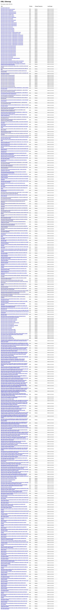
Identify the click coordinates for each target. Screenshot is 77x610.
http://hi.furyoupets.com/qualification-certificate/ (9, 325)
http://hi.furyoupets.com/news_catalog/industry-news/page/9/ (12, 43)
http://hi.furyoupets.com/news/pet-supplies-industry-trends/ (11, 62)
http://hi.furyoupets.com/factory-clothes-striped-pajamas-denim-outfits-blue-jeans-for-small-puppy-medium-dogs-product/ (14, 357)
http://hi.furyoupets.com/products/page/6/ (8, 51)
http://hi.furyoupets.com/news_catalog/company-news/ (11, 32)
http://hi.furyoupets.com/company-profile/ (8, 332)
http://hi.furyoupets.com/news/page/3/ (8, 76)
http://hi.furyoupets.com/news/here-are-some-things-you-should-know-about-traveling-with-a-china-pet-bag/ (14, 289)
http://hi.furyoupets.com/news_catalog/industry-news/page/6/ (12, 40)
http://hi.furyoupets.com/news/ (6, 59)
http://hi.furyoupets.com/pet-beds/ (7, 18)
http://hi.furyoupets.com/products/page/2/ (8, 45)
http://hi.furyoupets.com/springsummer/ (8, 479)
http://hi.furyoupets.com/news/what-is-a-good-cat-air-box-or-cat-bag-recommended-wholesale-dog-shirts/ (13, 172)
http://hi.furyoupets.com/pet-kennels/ (7, 28)
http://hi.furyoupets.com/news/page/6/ (8, 80)
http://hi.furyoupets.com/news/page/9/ (8, 84)
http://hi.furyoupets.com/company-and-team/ (9, 319)
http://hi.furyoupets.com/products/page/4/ (8, 48)
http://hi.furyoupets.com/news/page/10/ (8, 86)
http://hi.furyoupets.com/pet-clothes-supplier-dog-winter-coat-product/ (13, 540)
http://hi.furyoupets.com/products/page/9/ (8, 55)
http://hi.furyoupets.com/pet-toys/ (7, 26)
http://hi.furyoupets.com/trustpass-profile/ (8, 330)
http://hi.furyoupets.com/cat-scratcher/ (8, 9)
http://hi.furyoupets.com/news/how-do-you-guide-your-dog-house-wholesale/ (15, 135)
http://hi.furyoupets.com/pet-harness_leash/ (9, 478)
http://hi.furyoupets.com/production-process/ (9, 318)
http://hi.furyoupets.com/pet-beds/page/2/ (8, 20)
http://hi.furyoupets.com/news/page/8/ (8, 83)
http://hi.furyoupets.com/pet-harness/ (7, 29)
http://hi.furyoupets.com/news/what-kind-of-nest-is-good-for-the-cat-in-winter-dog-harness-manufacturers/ (14, 154)
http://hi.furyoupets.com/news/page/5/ (8, 79)
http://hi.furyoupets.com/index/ (6, 481)
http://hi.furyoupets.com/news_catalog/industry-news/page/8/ (12, 44)
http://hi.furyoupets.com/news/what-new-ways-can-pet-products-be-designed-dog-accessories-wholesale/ (13, 224)
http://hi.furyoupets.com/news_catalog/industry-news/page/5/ (12, 39)
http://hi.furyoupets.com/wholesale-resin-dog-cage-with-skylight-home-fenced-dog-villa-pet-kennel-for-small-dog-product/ (14, 406)
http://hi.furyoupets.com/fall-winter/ (7, 10)
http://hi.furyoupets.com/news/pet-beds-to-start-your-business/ (12, 60)
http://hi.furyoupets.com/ (5, 7)
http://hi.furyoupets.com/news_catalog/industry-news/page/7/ (12, 41)
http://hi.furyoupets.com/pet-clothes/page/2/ (9, 22)
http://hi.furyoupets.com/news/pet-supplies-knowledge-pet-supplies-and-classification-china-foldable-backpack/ (14, 306)
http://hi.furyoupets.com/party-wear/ (7, 398)
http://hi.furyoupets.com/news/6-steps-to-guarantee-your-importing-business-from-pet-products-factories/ (13, 64)
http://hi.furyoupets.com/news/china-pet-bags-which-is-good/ (12, 280)
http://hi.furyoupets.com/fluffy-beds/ (7, 14)
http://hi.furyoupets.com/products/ (7, 56)
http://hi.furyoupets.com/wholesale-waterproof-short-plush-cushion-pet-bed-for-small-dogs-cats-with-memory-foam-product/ (14, 451)
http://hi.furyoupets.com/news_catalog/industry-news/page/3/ (12, 36)
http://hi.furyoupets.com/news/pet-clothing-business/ (10, 58)
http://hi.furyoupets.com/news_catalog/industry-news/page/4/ (12, 37)
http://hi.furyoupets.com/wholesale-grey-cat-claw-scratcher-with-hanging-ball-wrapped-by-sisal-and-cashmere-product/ (14, 444)
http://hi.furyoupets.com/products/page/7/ (8, 52)
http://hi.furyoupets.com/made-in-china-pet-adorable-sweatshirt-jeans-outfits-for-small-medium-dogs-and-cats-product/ (15, 346)
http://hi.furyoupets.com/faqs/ (6, 335)
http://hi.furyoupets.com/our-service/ (7, 323)
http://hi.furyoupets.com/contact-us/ (7, 326)
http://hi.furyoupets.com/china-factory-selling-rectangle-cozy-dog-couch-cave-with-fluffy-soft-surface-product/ (14, 458)
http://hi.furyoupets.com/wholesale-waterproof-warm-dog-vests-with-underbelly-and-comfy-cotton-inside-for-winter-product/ (13, 441)
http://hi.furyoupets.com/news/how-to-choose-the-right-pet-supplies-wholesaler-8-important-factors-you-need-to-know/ (13, 292)
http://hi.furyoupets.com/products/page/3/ (8, 47)
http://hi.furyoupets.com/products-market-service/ (10, 322)
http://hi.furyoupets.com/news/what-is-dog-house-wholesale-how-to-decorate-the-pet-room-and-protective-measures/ (13, 317)
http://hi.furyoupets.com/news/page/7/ (8, 82)
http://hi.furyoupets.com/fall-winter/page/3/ (8, 13)
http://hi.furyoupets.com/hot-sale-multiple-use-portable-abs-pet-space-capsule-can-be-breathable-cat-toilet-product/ (13, 397)
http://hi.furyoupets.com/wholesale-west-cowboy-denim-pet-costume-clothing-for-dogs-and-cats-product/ (13, 355)
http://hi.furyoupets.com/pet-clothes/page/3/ (9, 24)
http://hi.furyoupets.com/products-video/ (8, 321)
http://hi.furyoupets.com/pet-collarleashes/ (8, 17)
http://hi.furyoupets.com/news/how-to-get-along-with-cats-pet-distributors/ (14, 199)
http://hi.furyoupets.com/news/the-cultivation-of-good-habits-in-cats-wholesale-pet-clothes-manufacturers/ (13, 110)
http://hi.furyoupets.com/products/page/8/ (8, 54)
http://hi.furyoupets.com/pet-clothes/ (7, 21)
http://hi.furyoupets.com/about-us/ (7, 337)
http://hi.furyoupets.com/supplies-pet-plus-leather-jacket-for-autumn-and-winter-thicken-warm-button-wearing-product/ (14, 350)
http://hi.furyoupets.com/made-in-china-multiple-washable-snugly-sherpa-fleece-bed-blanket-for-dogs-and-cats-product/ (14, 374)
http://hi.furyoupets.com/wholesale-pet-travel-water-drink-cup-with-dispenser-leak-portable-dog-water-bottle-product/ (13, 411)
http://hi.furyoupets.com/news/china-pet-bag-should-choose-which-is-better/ (14, 290)
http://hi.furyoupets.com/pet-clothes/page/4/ (9, 25)
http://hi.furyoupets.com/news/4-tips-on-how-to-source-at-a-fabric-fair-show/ (15, 310)
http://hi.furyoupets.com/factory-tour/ (7, 338)
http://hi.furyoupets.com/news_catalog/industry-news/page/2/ (12, 35)
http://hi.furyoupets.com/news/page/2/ (8, 75)
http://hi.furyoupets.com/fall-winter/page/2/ (8, 11)
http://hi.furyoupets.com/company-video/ (8, 329)
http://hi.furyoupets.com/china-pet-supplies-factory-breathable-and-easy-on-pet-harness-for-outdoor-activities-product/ (15, 476)
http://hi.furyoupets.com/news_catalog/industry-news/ (10, 33)
